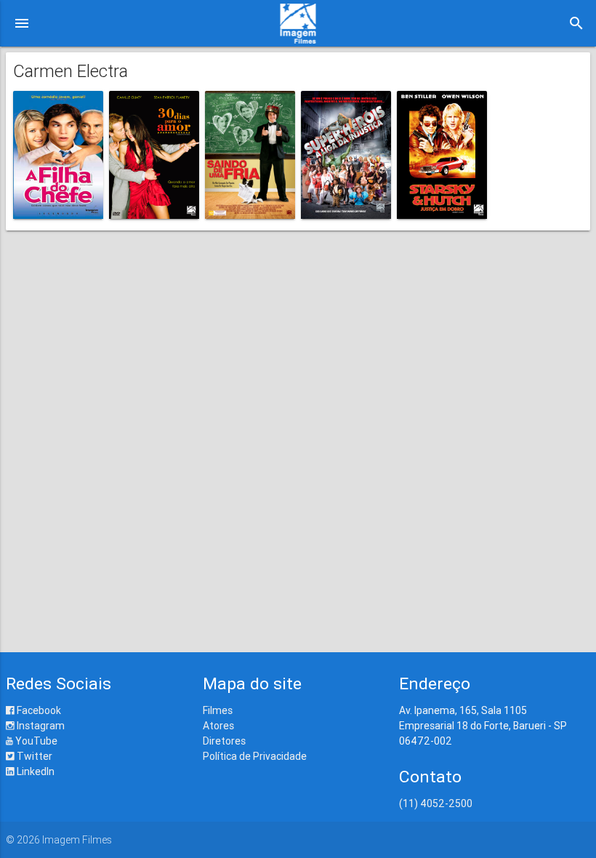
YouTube (35, 740)
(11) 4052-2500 (435, 803)
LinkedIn (35, 771)
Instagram (40, 725)
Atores (218, 725)
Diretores (224, 740)
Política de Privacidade (255, 756)
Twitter (33, 756)
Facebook (38, 710)
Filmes (218, 710)
